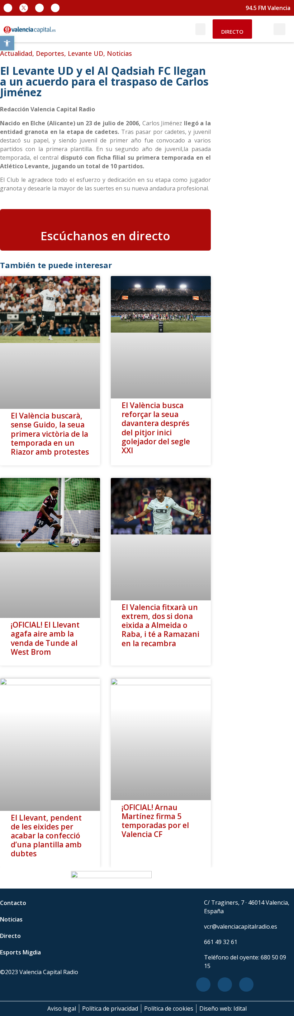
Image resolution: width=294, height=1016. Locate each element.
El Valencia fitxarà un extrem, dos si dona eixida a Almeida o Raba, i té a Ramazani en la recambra (160, 625)
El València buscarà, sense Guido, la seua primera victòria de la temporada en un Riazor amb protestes (50, 434)
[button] (7, 43)
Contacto (13, 903)
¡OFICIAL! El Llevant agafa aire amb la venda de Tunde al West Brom (45, 638)
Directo (10, 936)
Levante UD (85, 53)
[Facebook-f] (8, 8)
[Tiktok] (55, 8)
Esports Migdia (20, 952)
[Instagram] (39, 8)
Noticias (119, 53)
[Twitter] (225, 984)
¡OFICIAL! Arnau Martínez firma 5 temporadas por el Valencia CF (155, 821)
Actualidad (16, 53)
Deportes (50, 53)
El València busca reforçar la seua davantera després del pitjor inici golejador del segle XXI (156, 427)
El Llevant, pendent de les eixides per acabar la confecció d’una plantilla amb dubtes (46, 836)
